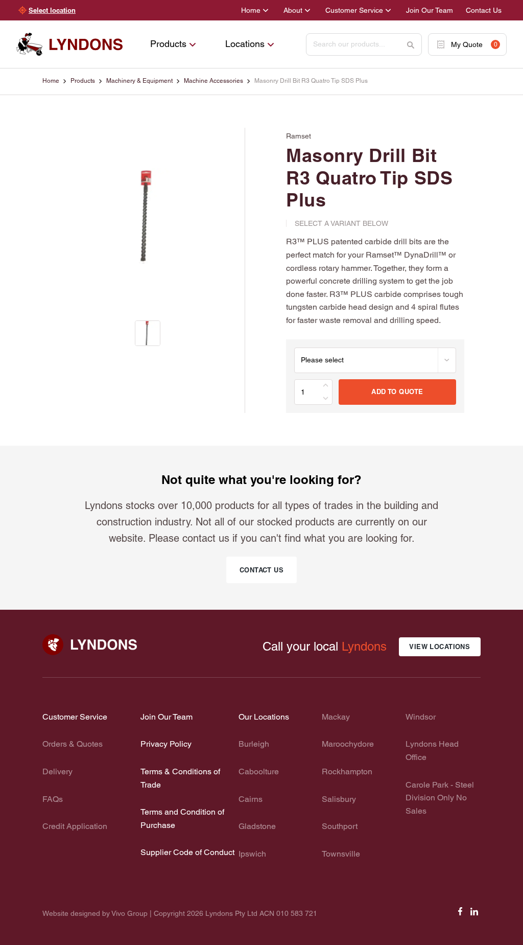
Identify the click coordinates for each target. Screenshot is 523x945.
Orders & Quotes (72, 744)
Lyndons (364, 646)
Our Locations (264, 717)
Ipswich (252, 854)
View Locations (439, 646)
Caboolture (259, 771)
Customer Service (354, 10)
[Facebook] (460, 914)
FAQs (52, 799)
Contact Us (484, 10)
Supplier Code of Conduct (187, 852)
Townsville (341, 854)
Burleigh (254, 744)
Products (168, 43)
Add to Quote (397, 391)
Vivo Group (129, 913)
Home (250, 10)
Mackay (336, 717)
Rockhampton (347, 771)
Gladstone (257, 826)
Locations (245, 43)
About (292, 10)
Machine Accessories (213, 80)
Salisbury (339, 799)
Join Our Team (429, 10)
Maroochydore (348, 744)
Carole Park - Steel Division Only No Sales (440, 798)
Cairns (251, 799)
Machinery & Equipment (139, 80)
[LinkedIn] (474, 914)
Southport (340, 826)
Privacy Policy (166, 744)
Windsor (421, 717)
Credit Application (74, 826)
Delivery (57, 771)
